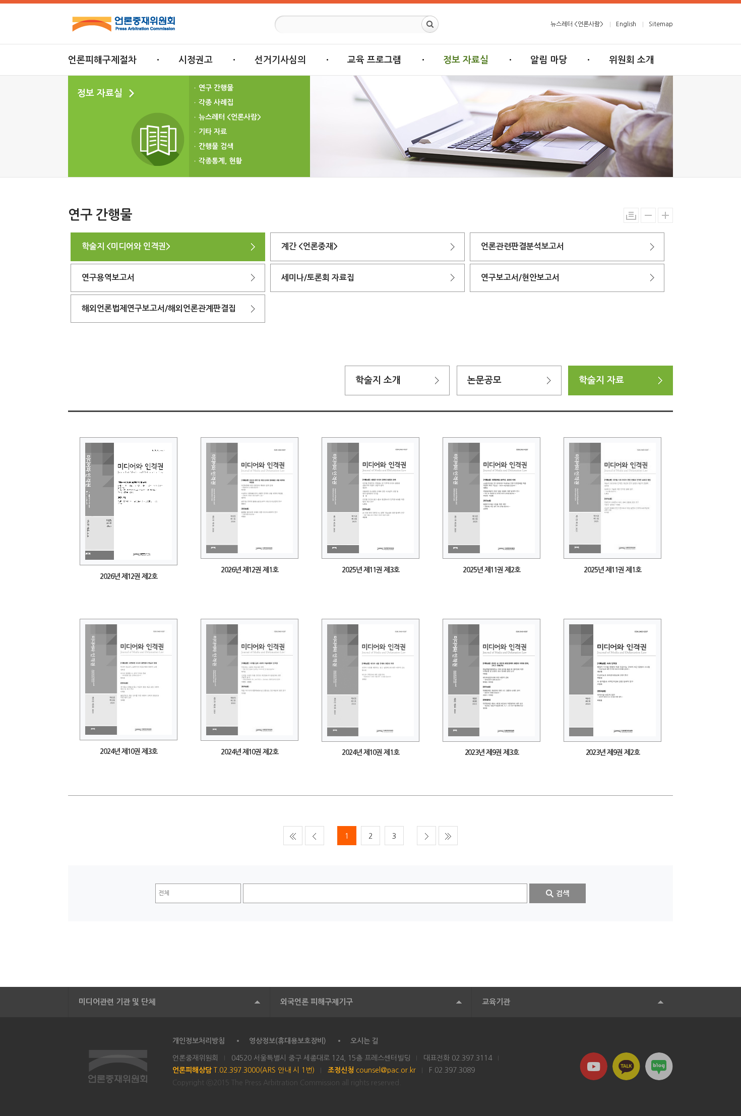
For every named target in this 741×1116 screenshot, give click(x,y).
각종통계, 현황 (220, 160)
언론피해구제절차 (102, 60)
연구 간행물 (216, 87)
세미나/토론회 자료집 (317, 277)
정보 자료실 (465, 60)
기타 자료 (213, 131)
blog (659, 1066)
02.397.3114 (472, 1058)
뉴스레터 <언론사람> (576, 24)
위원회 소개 (631, 60)
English (626, 24)
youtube (593, 1066)
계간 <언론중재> (309, 246)
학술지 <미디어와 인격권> (126, 246)
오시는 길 (364, 1040)
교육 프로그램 (374, 60)
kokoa (626, 1066)
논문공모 (484, 380)
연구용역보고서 (108, 277)
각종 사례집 (216, 102)
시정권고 (195, 60)
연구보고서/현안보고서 (520, 277)
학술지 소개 (378, 380)
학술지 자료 (601, 380)
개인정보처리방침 (198, 1040)
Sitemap (661, 24)
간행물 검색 (216, 146)
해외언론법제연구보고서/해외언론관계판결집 (159, 308)
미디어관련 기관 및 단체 (117, 1002)
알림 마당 (548, 60)
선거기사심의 (280, 60)
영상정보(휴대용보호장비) (287, 1040)
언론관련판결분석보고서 (522, 246)
